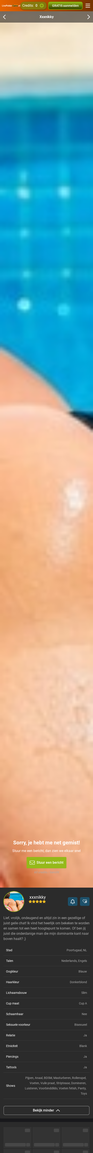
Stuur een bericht (50, 862)
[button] (72, 901)
